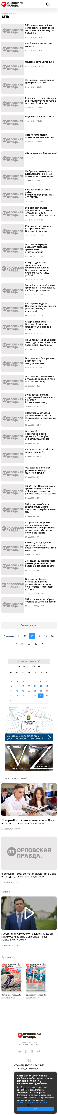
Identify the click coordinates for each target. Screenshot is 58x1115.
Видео (5, 892)
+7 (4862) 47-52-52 (24, 1065)
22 (35, 643)
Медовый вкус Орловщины (40, 62)
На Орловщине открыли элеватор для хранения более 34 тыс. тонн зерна (39, 174)
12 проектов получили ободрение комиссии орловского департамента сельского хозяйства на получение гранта (40, 527)
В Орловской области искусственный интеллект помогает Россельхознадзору (40, 399)
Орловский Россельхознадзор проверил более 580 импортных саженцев (37, 435)
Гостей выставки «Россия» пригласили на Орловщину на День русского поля (40, 288)
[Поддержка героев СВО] (29, 740)
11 (17, 686)
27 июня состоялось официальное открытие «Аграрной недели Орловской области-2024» (40, 212)
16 (52, 636)
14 (38, 636)
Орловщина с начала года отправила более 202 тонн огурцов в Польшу (40, 379)
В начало (9, 636)
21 (35, 691)
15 (45, 636)
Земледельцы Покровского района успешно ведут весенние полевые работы (40, 563)
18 (22, 643)
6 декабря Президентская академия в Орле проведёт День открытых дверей (28, 875)
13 (29, 686)
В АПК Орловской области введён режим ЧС (39, 450)
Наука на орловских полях (39, 116)
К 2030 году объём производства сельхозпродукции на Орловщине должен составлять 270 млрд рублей (37, 269)
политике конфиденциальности (32, 1102)
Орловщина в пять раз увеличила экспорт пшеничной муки (37, 470)
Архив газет (9, 957)
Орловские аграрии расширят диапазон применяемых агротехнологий (36, 248)
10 (11, 686)
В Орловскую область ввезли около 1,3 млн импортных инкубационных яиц (40, 508)
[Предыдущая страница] (18, 636)
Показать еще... (29, 625)
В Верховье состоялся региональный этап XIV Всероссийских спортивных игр (40, 417)
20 (29, 691)
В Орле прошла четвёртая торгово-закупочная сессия (40, 600)
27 (29, 695)
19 (23, 691)
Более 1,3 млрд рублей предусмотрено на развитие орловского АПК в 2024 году (40, 546)
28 (35, 695)
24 (11, 695)
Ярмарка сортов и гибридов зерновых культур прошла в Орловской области (40, 101)
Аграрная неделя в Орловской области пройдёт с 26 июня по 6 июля (38, 326)
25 (17, 695)
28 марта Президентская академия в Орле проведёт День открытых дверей (28, 822)
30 (47, 695)
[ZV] (29, 770)
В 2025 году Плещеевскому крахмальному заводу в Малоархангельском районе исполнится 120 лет (40, 490)
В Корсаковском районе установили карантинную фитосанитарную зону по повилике (39, 29)
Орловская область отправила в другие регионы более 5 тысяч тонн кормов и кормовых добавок (39, 584)
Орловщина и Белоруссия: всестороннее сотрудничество (39, 361)
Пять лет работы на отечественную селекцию (39, 136)
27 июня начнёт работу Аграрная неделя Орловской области (38, 228)
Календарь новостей (29, 661)
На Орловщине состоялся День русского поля (39, 81)
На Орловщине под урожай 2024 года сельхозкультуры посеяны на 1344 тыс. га (40, 342)
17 (15, 643)
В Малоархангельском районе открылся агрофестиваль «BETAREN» (39, 193)
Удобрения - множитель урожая (39, 44)
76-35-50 (39, 1065)
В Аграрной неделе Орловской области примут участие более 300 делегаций (40, 307)
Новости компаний (14, 778)
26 (23, 695)
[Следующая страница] (42, 644)
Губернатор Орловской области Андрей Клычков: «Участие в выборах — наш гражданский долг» (27, 936)
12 (25, 636)
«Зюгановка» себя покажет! (41, 153)
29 (41, 695)
